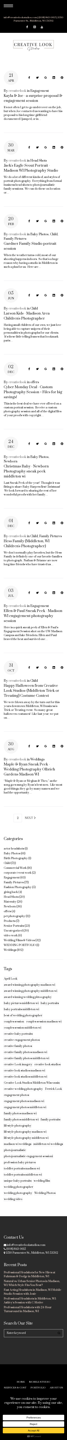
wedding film (42, 1181)
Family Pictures (15, 239)
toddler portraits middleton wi (23, 1174)
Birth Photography (16, 858)
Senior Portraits (14, 926)
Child (54, 234)
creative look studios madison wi (24, 1070)
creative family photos (18, 1046)
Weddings (37, 759)
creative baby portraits (18, 1034)
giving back (11, 892)
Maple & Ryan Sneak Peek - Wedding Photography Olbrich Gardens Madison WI (29, 769)
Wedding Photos (44, 1193)
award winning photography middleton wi (30, 991)
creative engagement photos (22, 1040)
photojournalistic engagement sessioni (28, 1156)
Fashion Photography (17, 887)
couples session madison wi (43, 1021)
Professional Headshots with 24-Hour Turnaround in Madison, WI (28, 1309)
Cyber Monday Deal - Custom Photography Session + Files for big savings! (33, 392)
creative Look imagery (18, 1064)
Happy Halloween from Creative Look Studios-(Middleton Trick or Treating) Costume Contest (31, 690)
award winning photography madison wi (29, 985)
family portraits (50, 1119)
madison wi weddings (17, 1144)
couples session (14, 1021)
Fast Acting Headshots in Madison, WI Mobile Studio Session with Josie (32, 1292)
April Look (10, 979)
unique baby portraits (17, 1181)
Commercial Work (15, 868)
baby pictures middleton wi (21, 1003)
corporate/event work (17, 873)
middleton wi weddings (48, 1144)
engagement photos (16, 1095)
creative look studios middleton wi (25, 1077)
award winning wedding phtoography (28, 997)
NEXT (29, 818)
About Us (56, 1387)
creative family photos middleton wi (26, 1058)
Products (9, 921)
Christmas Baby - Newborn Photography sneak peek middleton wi (26, 471)
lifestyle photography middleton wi (26, 1138)
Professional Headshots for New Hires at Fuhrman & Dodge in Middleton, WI (29, 1274)
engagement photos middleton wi (25, 1107)
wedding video (13, 1199)
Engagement (39, 91)
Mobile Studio (39, 1381)
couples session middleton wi (22, 1028)
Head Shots (38, 161)
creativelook (17, 91)
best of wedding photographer (23, 1015)
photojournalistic (15, 1150)
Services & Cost (15, 1387)
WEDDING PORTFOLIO (20, 945)
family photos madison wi (20, 1113)
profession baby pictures (20, 1162)
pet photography (14, 916)
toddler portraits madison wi (22, 1168)
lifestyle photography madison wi (25, 1132)
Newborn (10, 461)
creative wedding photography (23, 1089)
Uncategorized (13, 930)
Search (59, 1333)
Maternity (10, 902)
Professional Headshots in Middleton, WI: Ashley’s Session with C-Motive (30, 1300)
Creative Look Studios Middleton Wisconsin (32, 1083)
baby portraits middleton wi (21, 1009)
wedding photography (18, 1193)
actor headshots (14, 848)
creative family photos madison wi (25, 1052)
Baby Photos (39, 234)
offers (34, 382)
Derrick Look (53, 1089)
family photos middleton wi (21, 1119)
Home (21, 1381)
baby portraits (50, 1003)
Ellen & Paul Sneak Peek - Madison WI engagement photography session (33, 616)
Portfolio (38, 1387)
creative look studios (47, 1064)
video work (11, 935)
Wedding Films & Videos (19, 940)
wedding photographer (18, 1187)
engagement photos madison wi (24, 1101)
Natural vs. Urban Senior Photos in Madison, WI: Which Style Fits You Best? (32, 1283)
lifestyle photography (17, 1126)
